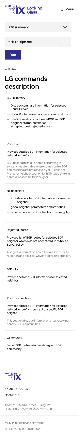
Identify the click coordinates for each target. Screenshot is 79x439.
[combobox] (38, 27)
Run (13, 54)
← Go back (11, 69)
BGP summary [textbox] (18, 27)
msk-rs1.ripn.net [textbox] (20, 42)
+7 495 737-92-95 (16, 389)
